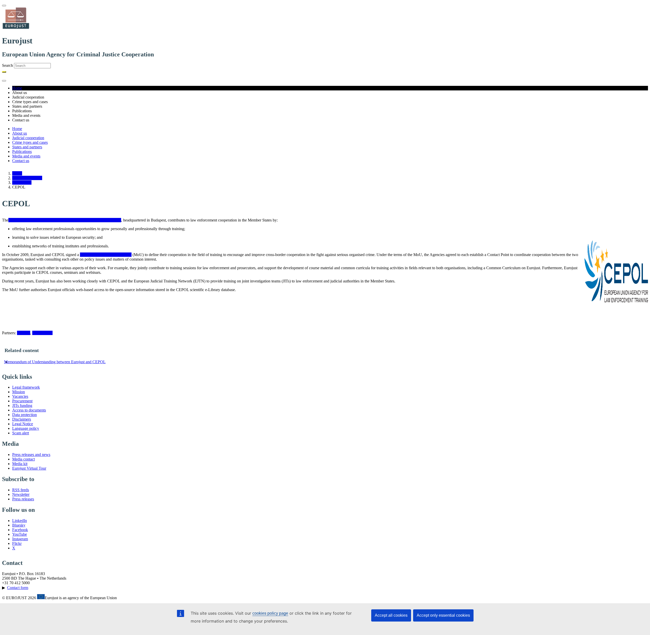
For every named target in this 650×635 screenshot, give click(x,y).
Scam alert (20, 433)
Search (7, 65)
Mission (18, 392)
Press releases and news (31, 454)
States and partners (27, 147)
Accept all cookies (391, 615)
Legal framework (26, 387)
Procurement (22, 401)
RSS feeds (20, 490)
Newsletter (20, 494)
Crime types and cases (30, 142)
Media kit (19, 464)
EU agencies (42, 333)
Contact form (17, 587)
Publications (22, 151)
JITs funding (22, 405)
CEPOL (23, 333)
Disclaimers (21, 419)
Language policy (25, 428)
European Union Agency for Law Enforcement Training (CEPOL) (62, 220)
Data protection (24, 414)
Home (17, 88)
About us (19, 133)
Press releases (23, 499)
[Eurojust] (16, 28)
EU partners (21, 182)
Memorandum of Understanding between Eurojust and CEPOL (55, 362)
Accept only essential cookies (443, 615)
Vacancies (20, 396)
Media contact (23, 459)
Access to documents (29, 410)
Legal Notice (22, 424)
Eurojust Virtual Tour (29, 468)
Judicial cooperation (28, 138)
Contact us (20, 160)
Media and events (26, 156)
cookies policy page (270, 613)
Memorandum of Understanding (106, 254)
